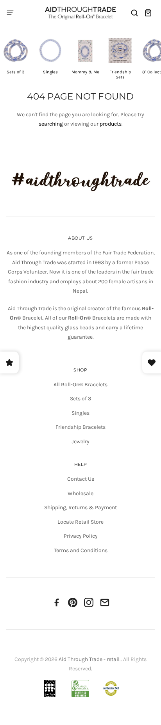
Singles (80, 413)
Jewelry (80, 441)
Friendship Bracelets (80, 427)
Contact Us (80, 479)
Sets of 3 (80, 398)
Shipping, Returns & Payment (80, 507)
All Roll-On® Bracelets (80, 384)
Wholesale (80, 493)
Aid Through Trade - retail (89, 659)
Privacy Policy (81, 536)
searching (51, 124)
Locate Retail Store (80, 522)
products (111, 124)
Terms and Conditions (80, 550)
